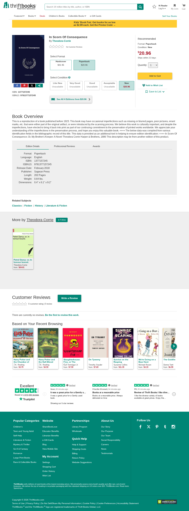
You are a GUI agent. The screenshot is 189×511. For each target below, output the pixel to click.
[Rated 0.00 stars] (56, 47)
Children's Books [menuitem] (57, 16)
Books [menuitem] (31, 16)
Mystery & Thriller (21, 444)
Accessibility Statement (128, 503)
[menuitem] (163, 6)
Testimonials (107, 453)
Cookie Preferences (106, 503)
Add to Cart (155, 76)
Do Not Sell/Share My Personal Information (61, 503)
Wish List (46, 475)
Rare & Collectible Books (24, 462)
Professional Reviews (64, 146)
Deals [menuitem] (42, 16)
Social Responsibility (110, 440)
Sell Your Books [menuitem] (169, 16)
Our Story (105, 427)
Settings (46, 462)
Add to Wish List (154, 85)
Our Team (105, 435)
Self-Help (17, 435)
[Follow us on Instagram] (173, 426)
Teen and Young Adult (23, 431)
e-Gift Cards (48, 440)
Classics (17, 205)
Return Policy (78, 458)
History (39, 205)
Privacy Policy (32, 503)
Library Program (79, 427)
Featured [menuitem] (18, 16)
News (103, 449)
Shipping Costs (79, 449)
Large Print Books (21, 458)
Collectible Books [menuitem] (76, 16)
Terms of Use (18, 503)
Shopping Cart (49, 467)
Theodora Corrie (61, 41)
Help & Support (79, 444)
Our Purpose (107, 431)
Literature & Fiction (56, 205)
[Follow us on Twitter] (148, 426)
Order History (48, 471)
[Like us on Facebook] (140, 426)
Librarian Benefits (50, 435)
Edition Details (33, 146)
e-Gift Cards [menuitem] (95, 16)
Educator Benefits (50, 431)
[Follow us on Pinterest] (157, 426)
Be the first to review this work (62, 315)
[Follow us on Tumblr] (165, 426)
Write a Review (69, 298)
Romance (17, 453)
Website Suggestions (82, 462)
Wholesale (77, 431)
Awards (96, 146)
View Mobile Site (50, 449)
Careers (105, 444)
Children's (18, 427)
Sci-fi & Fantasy (20, 449)
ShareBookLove (49, 427)
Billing (75, 453)
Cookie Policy (89, 503)
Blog (44, 444)
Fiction (28, 205)
